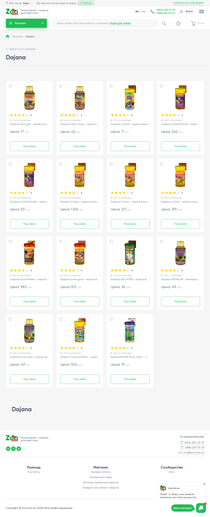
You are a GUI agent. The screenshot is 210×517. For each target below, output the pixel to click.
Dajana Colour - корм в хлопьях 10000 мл (79, 201)
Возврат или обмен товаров (100, 487)
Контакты (34, 471)
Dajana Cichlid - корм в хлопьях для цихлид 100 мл (130, 123)
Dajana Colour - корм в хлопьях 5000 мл (180, 201)
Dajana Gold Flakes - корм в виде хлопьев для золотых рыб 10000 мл (29, 279)
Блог (172, 471)
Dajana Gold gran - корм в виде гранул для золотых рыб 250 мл (79, 279)
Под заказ (29, 146)
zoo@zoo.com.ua (193, 452)
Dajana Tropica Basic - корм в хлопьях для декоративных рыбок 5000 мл (79, 356)
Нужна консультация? (189, 2)
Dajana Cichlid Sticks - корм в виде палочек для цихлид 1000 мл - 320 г (180, 123)
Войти (189, 11)
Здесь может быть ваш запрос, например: (94, 23)
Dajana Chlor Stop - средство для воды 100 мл (79, 123)
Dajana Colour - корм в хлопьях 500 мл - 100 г (130, 201)
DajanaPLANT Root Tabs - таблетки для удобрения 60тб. (130, 356)
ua (143, 11)
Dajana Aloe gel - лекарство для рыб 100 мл (29, 123)
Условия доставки (100, 477)
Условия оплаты (101, 471)
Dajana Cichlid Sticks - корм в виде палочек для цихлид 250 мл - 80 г (29, 201)
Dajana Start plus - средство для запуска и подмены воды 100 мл (29, 356)
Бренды (18, 36)
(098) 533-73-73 (165, 13)
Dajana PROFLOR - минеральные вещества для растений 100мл (180, 279)
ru (137, 11)
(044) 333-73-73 (166, 10)
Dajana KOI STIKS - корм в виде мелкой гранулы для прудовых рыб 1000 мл (130, 279)
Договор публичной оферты (100, 482)
